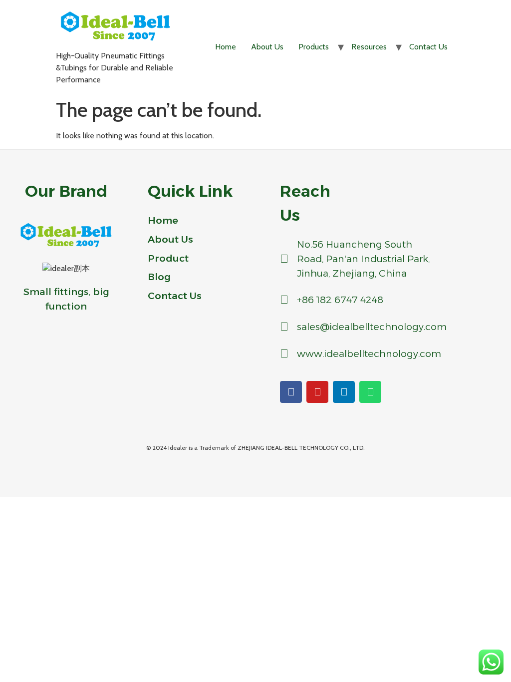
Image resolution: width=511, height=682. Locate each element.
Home (225, 46)
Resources (369, 46)
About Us (267, 46)
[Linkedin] (344, 392)
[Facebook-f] (291, 392)
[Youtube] (317, 392)
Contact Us (428, 46)
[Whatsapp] (370, 392)
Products (313, 46)
